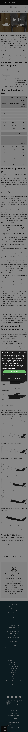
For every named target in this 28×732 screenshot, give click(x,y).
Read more (12, 368)
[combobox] (24, 352)
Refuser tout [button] (14, 375)
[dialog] (14, 366)
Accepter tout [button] (14, 371)
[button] (14, 379)
